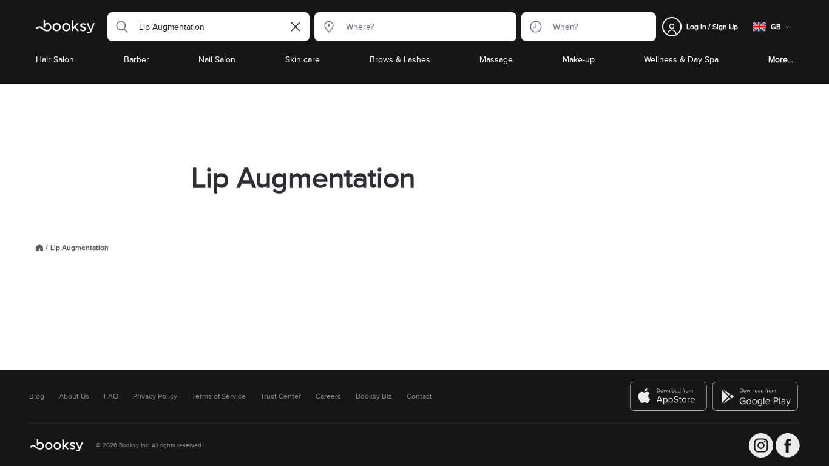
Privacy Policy (155, 396)
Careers (328, 396)
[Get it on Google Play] (756, 396)
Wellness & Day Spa (681, 59)
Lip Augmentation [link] (79, 247)
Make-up (579, 59)
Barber (136, 59)
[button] (118, 27)
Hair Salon (55, 59)
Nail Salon (216, 59)
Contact (419, 396)
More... (780, 59)
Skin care (302, 59)
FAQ (111, 396)
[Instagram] (761, 445)
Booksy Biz (374, 396)
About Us (74, 396)
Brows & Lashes (400, 59)
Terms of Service (219, 396)
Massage (496, 59)
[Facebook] (788, 445)
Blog (36, 396)
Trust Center (280, 396)
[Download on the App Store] (669, 396)
